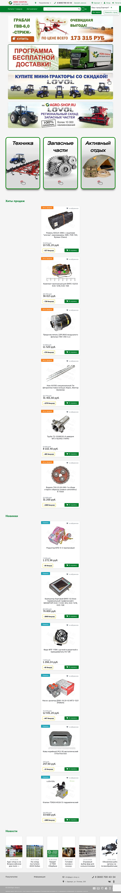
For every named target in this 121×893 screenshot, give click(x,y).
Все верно (97, 12)
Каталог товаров (15, 9)
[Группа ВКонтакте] (109, 881)
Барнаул (97, 3)
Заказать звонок (80, 3)
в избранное (73, 208)
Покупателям (44, 3)
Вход (108, 3)
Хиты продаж (15, 201)
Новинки (12, 516)
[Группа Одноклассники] (113, 881)
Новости (11, 831)
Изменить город (111, 12)
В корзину (73, 250)
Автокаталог (32, 9)
